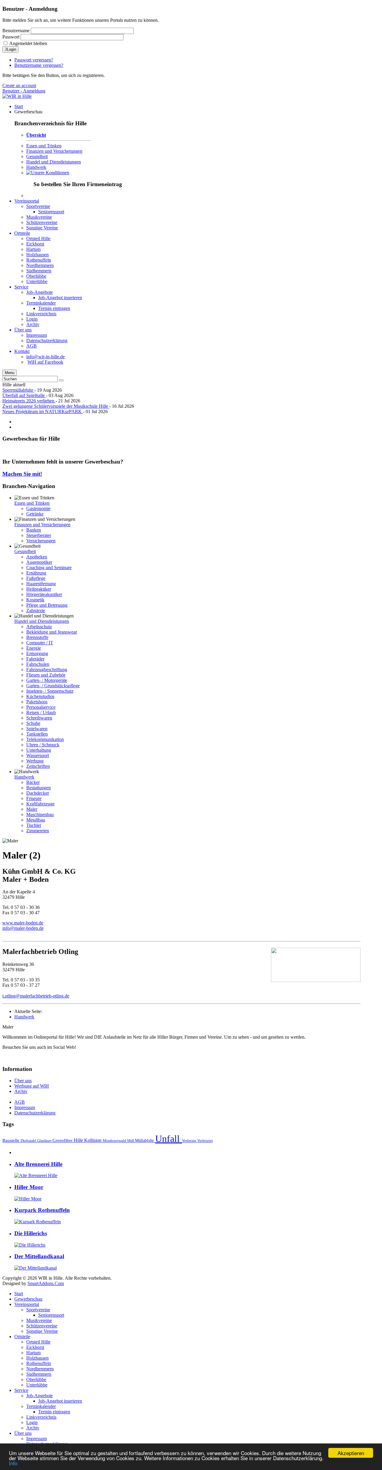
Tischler (33, 825)
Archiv (20, 1091)
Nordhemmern (40, 1368)
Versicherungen (41, 540)
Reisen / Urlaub (41, 712)
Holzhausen (37, 1358)
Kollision (93, 1140)
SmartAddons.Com (45, 1283)
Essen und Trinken (43, 145)
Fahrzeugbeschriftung (46, 669)
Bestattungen (38, 787)
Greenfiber (63, 1140)
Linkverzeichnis (41, 1417)
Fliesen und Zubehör (45, 674)
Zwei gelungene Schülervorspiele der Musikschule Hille (55, 406)
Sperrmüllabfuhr (18, 390)
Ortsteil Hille (38, 1341)
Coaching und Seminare (49, 567)
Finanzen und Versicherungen (54, 151)
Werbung (35, 760)
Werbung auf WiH (31, 1085)
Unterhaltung (38, 750)
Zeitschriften (38, 766)
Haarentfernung (41, 583)
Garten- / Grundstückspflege (53, 685)
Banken (33, 529)
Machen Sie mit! (22, 474)
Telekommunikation (45, 739)
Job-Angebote (39, 1395)
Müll (131, 1141)
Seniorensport (51, 1315)
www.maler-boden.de (22, 922)
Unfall (168, 1138)
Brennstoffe (37, 637)
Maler (31, 809)
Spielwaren (36, 728)
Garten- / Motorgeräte (46, 680)
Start (18, 1293)
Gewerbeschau (28, 1298)
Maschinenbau (40, 814)
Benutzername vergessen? (38, 65)
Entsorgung (37, 653)
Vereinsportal (26, 1304)
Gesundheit (37, 156)
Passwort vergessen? (33, 59)
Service (21, 1390)
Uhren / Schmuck (42, 744)
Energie (33, 648)
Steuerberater (38, 535)
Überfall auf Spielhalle (24, 395)
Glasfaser (45, 1141)
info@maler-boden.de (23, 928)
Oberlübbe (36, 1379)
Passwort (10, 36)
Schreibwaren (39, 717)
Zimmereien (37, 830)
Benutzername (16, 30)
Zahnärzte (35, 610)
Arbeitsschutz (39, 626)
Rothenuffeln (38, 1363)
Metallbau (35, 819)
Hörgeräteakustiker (44, 594)
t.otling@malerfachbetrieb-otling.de (35, 995)
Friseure (33, 798)
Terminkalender (41, 1406)
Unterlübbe (36, 1384)
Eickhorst (35, 1347)
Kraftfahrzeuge (40, 803)
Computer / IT (39, 642)
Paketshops (36, 701)
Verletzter (205, 1141)
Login (32, 1422)
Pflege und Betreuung (46, 605)
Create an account (19, 85)
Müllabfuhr (145, 1140)
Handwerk (36, 167)
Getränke (35, 513)
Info (13, 1463)
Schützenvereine (41, 1325)
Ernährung (36, 572)
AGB (19, 1102)
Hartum (33, 1352)
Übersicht (36, 135)
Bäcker (33, 782)
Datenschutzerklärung (35, 1112)
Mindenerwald (115, 1140)
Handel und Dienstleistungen (53, 161)
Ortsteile (22, 1336)
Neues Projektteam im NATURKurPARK (42, 411)
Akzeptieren (351, 1453)
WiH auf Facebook (45, 362)
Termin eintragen (54, 1411)
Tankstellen (37, 733)
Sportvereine (38, 1309)
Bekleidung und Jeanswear (51, 631)
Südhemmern (38, 1374)
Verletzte (189, 1140)
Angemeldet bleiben (28, 43)
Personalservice (41, 707)
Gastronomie (38, 508)
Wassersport (37, 755)
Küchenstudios (40, 696)
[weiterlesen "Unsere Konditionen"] (47, 172)
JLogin (10, 49)
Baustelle (11, 1140)
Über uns (23, 1080)
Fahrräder (35, 658)
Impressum (24, 1107)
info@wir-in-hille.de (45, 356)
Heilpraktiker (38, 589)
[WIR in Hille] (17, 96)
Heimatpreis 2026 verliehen (29, 400)
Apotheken (36, 556)
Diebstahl (29, 1140)
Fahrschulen (37, 664)
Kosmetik (35, 599)
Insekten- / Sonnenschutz (49, 691)
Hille (79, 1140)
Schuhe (33, 723)
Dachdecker (37, 793)
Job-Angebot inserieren (60, 1400)
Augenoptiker (39, 562)
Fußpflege (35, 578)
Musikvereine (39, 1320)
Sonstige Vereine (42, 1331)
